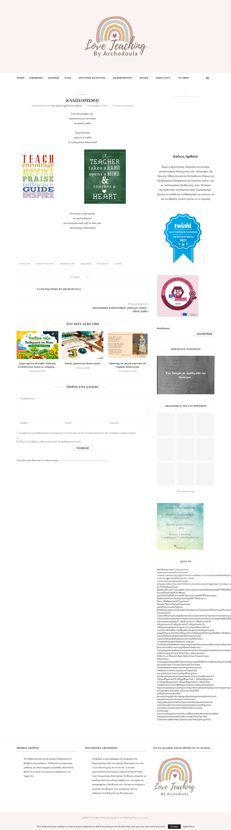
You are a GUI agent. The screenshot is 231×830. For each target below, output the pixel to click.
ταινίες (182, 713)
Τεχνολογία (204, 609)
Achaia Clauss (174, 569)
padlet (175, 578)
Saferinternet (173, 584)
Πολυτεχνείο (168, 607)
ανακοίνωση (203, 615)
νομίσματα (211, 687)
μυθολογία (195, 687)
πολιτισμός (177, 699)
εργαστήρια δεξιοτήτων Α (179, 653)
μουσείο (177, 687)
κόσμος (168, 673)
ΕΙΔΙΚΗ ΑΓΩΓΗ (163, 78)
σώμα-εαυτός (163, 712)
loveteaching (25, 264)
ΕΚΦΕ (227, 589)
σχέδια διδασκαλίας (184, 707)
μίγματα (172, 676)
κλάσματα (186, 667)
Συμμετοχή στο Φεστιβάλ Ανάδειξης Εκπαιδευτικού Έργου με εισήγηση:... (37, 365)
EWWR (222, 575)
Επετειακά (177, 595)
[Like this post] (89, 277)
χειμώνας (192, 719)
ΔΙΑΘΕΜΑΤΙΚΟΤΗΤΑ (122, 78)
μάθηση (187, 673)
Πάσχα (168, 604)
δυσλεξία (168, 644)
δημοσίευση (187, 633)
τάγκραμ (168, 713)
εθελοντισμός (180, 644)
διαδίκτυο (218, 633)
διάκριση (198, 633)
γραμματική (174, 627)
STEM (183, 584)
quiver (169, 581)
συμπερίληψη (187, 705)
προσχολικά (187, 702)
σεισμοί (198, 702)
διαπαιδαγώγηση (67, 264)
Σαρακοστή (172, 609)
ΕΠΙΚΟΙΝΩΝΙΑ (36, 78)
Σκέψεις (118, 264)
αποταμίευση (184, 618)
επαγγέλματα (214, 650)
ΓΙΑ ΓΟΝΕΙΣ (183, 78)
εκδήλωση (199, 644)
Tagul (211, 584)
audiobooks (175, 572)
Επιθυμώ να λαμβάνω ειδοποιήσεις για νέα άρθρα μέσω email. (49, 441)
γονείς (165, 627)
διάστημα (208, 633)
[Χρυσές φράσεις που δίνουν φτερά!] (82, 345)
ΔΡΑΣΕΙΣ (144, 78)
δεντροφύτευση (193, 630)
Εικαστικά (169, 592)
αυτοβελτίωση (208, 618)
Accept (174, 826)
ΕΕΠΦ (220, 589)
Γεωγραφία (177, 589)
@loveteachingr (185, 491)
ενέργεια (186, 650)
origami (168, 578)
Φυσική (226, 609)
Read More (188, 826)
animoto (164, 572)
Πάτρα (175, 604)
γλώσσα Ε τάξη (185, 624)
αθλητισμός (170, 615)
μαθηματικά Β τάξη (171, 679)
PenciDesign (143, 817)
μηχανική (202, 684)
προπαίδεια (175, 702)
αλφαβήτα (181, 615)
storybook (202, 584)
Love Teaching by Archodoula (66, 105)
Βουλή (168, 589)
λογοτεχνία (177, 673)
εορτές (193, 650)
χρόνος (207, 719)
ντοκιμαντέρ (223, 687)
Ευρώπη (187, 595)
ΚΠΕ (202, 595)
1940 (163, 569)
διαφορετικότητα (183, 638)
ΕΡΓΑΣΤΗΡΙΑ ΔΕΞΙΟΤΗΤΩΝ (92, 78)
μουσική (185, 687)
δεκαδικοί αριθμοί (176, 630)
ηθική (177, 661)
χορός (200, 719)
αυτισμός (196, 618)
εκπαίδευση (103, 264)
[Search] (212, 78)
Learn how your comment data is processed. (84, 460)
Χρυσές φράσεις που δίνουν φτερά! (82, 363)
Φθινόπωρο (216, 609)
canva (168, 575)
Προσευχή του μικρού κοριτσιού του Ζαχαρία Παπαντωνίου (127, 365)
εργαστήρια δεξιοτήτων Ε (184, 656)
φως (178, 719)
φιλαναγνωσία (169, 716)
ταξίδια (189, 713)
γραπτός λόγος (188, 627)
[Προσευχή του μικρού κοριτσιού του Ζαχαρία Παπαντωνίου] (127, 345)
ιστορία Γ (168, 664)
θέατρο (214, 661)
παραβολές (171, 696)
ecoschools (204, 575)
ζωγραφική (164, 661)
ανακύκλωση (217, 615)
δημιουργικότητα (45, 264)
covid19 (194, 575)
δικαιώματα (171, 641)
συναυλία (169, 707)
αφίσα (219, 618)
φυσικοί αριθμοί (167, 719)
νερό (203, 687)
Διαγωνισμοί (198, 589)
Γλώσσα (187, 589)
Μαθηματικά (170, 601)
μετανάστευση (190, 684)
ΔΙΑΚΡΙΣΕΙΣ (53, 78)
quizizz (180, 581)
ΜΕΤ (192, 598)
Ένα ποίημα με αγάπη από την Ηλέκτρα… (186, 375)
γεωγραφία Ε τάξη (175, 621)
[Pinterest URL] (166, 424)
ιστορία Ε (187, 664)
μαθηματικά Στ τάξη (193, 682)
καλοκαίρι (164, 667)
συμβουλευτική (172, 705)
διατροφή (170, 638)
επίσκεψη (202, 650)
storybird (191, 584)
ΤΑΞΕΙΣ (67, 78)
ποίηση (168, 699)
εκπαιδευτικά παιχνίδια (175, 647)
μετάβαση (178, 684)
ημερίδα (197, 661)
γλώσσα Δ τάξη (170, 624)
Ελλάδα (168, 595)
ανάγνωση (191, 615)
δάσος (199, 627)
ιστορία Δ (178, 664)
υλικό (206, 713)
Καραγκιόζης (183, 598)
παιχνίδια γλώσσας (179, 690)
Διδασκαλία (86, 264)
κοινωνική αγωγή (173, 670)
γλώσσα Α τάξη (192, 621)
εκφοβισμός (175, 650)
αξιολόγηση (171, 618)
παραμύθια (183, 696)
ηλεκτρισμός (186, 661)
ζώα (172, 661)
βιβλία (225, 618)
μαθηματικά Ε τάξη (173, 682)
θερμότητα (223, 661)
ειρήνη (190, 644)
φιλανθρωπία (183, 716)
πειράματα (194, 696)
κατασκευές (175, 667)
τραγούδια (198, 713)
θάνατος (206, 661)
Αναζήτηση (163, 328)
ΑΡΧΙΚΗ (20, 78)
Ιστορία (196, 595)
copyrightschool (181, 575)
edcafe (214, 575)
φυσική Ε (195, 716)
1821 (159, 569)
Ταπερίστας (192, 609)
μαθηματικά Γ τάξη (190, 679)
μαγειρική (181, 676)
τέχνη (176, 713)
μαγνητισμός (193, 676)
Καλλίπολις (171, 598)
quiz (174, 581)
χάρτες (183, 719)
